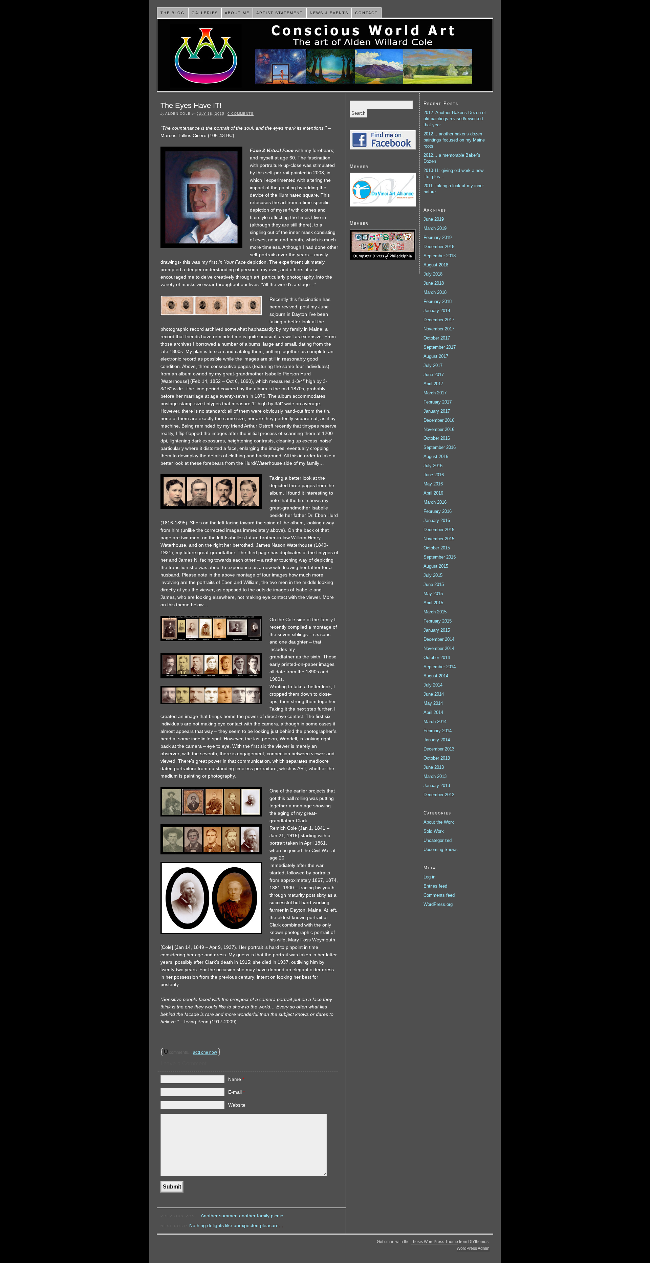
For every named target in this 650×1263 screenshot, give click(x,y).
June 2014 (434, 694)
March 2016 (435, 502)
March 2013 (435, 776)
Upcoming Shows (441, 849)
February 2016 (438, 511)
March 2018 (435, 292)
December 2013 (439, 749)
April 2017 (433, 383)
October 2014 (437, 657)
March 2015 (435, 611)
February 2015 (438, 621)
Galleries (205, 13)
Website (236, 1105)
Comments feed (439, 895)
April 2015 (433, 602)
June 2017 (434, 374)
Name (236, 1079)
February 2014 (438, 730)
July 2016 (433, 465)
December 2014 (439, 639)
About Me (237, 13)
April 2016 (433, 493)
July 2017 (433, 365)
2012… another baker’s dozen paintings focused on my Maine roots (454, 140)
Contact (366, 13)
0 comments (241, 113)
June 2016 (434, 474)
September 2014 (440, 666)
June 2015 (434, 584)
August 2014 (436, 675)
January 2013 (437, 785)
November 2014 (439, 648)
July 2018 (433, 274)
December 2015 (439, 529)
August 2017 (436, 356)
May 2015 (433, 593)
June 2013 (434, 767)
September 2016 (440, 447)
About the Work (439, 822)
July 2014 (433, 685)
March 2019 (435, 228)
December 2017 (439, 319)
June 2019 (434, 219)
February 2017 (438, 402)
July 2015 (433, 575)
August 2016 (436, 456)
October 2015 (437, 547)
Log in (429, 876)
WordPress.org (438, 904)
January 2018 (437, 310)
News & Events (329, 13)
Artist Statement (279, 13)
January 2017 (437, 411)
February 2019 (438, 237)
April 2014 (433, 712)
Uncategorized (438, 840)
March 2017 (435, 392)
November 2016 (439, 429)
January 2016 (437, 520)
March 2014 (435, 721)
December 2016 (439, 420)
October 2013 (437, 758)
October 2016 (437, 438)
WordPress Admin (473, 1248)
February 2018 (438, 301)
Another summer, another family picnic (242, 1215)
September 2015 (440, 557)
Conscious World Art (325, 55)
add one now (205, 1052)
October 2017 (437, 338)
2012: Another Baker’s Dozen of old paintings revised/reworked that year (455, 118)
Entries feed (435, 886)
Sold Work (434, 831)
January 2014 (437, 739)
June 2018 (434, 283)
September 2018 (440, 255)
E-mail (236, 1092)
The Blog (172, 13)
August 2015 (436, 566)
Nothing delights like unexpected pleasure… (236, 1225)
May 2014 (433, 703)
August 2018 (436, 264)
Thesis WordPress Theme (434, 1241)
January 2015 (437, 630)
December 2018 (439, 246)
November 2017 (439, 328)
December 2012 (439, 794)
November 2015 (439, 538)
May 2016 (433, 483)
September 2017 (440, 347)
